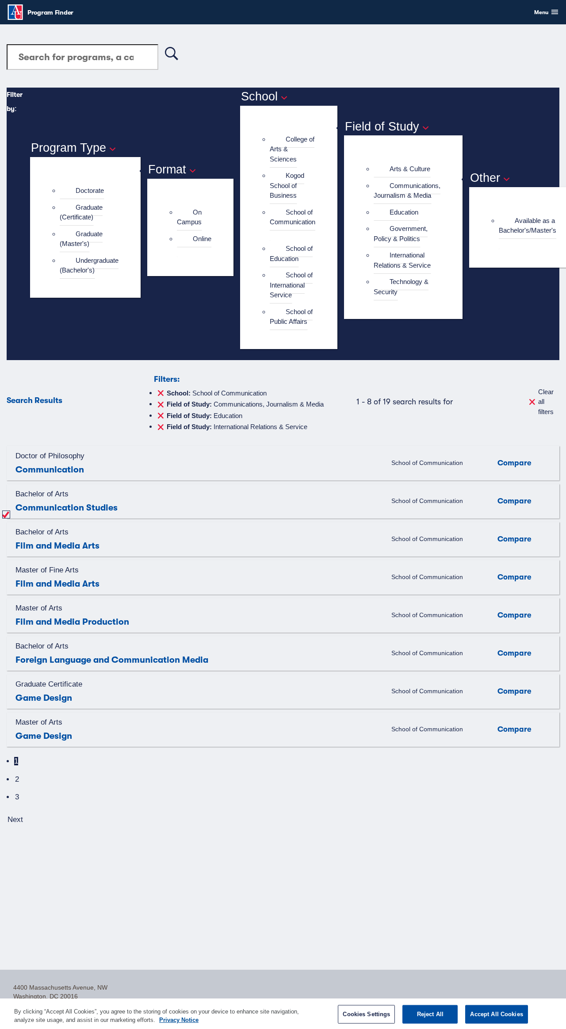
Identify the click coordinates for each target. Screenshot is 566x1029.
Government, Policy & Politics (401, 233)
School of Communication (292, 217)
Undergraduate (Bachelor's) (89, 265)
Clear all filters (546, 401)
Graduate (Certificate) (81, 212)
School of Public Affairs (291, 317)
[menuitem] (89, 191)
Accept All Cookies (496, 1014)
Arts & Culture (410, 169)
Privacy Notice (179, 1020)
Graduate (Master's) (81, 239)
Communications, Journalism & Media (407, 191)
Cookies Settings (366, 1014)
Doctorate (90, 190)
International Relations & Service (402, 260)
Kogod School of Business (287, 185)
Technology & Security (401, 287)
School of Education (291, 253)
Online (202, 238)
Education (404, 212)
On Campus (189, 217)
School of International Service (291, 285)
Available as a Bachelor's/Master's (527, 225)
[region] (283, 1013)
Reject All (430, 1014)
